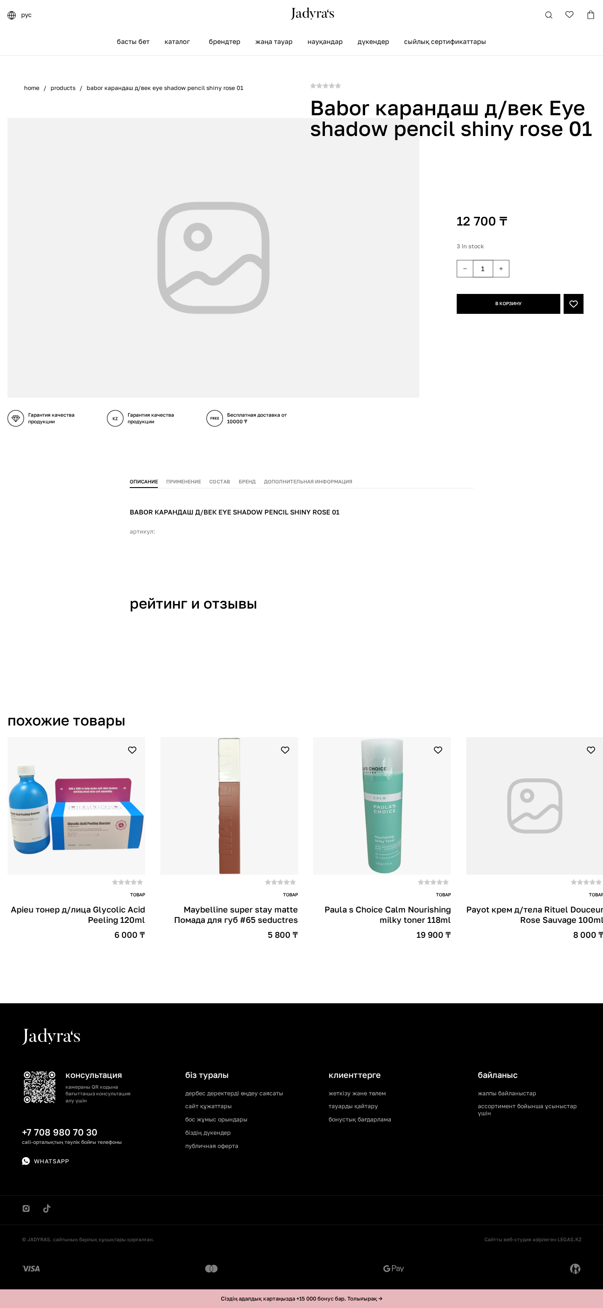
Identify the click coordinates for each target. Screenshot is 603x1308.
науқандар (325, 41)
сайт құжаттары (208, 1105)
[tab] (144, 480)
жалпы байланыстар (507, 1093)
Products (63, 87)
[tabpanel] (302, 516)
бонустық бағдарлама (360, 1119)
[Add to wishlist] (574, 304)
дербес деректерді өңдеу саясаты (234, 1093)
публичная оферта (211, 1145)
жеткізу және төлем (357, 1093)
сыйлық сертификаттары (445, 41)
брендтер (224, 41)
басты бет (133, 41)
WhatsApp (51, 1161)
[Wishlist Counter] (569, 14)
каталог (177, 41)
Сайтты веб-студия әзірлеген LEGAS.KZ (532, 1239)
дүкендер (373, 41)
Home (31, 87)
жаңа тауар (274, 41)
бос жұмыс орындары (216, 1119)
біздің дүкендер (208, 1132)
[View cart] (591, 15)
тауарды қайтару (353, 1105)
